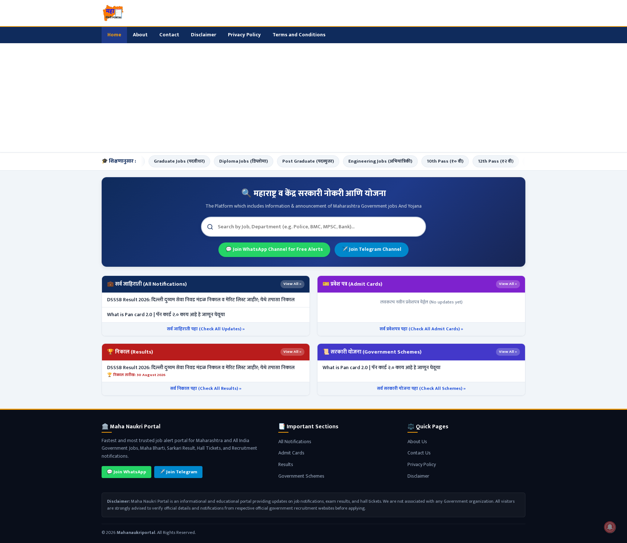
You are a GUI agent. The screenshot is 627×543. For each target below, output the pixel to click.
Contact (169, 34)
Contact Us (419, 453)
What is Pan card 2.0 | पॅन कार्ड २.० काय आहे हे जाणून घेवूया (166, 314)
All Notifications (294, 441)
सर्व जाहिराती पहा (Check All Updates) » (206, 329)
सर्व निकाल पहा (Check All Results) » (205, 388)
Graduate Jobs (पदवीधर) (170, 161)
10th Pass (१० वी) (436, 161)
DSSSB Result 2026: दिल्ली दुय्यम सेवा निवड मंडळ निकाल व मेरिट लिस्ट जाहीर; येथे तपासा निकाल (201, 299)
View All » (292, 284)
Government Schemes (301, 476)
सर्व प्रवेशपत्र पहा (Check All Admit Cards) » (421, 329)
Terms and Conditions (298, 34)
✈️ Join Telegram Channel (371, 249)
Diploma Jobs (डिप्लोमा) (234, 161)
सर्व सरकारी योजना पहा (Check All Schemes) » (421, 388)
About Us (417, 441)
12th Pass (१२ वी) (486, 161)
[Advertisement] (313, 97)
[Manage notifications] (610, 527)
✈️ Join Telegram (178, 472)
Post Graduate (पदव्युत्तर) (299, 161)
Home (114, 34)
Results (285, 464)
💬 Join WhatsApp (126, 472)
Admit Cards (291, 453)
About (140, 34)
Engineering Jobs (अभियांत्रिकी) (371, 161)
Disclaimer (203, 34)
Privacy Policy (244, 34)
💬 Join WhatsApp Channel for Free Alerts (274, 249)
